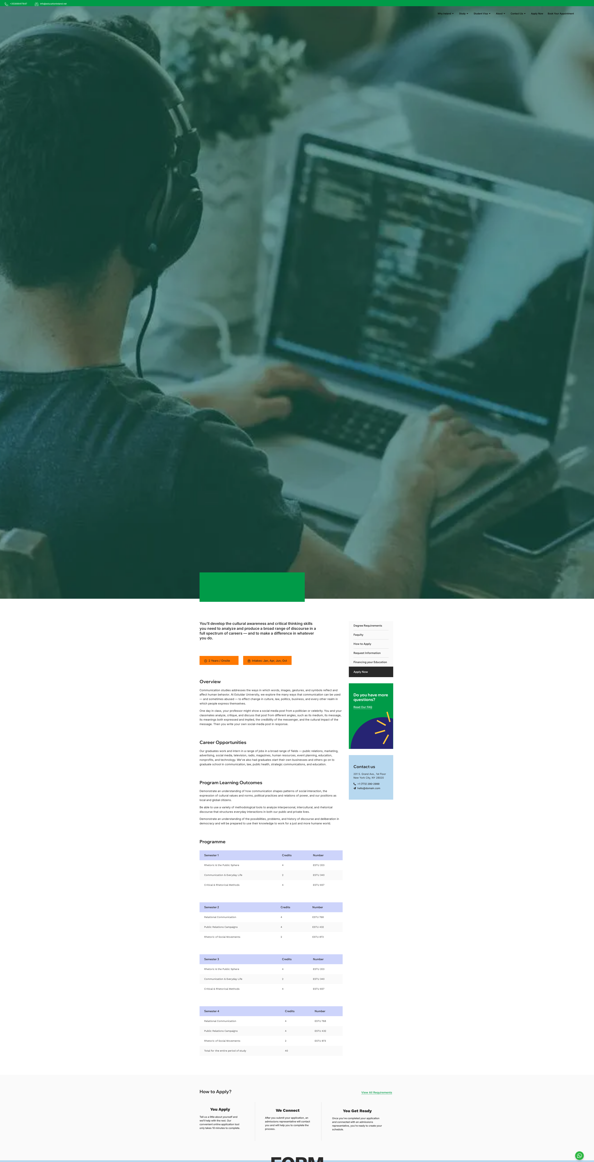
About (499, 13)
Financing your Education (370, 662)
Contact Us (517, 13)
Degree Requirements (367, 625)
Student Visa (481, 13)
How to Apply (362, 644)
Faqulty (358, 634)
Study (462, 13)
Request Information (367, 653)
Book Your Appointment (561, 13)
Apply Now (537, 13)
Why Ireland (444, 13)
